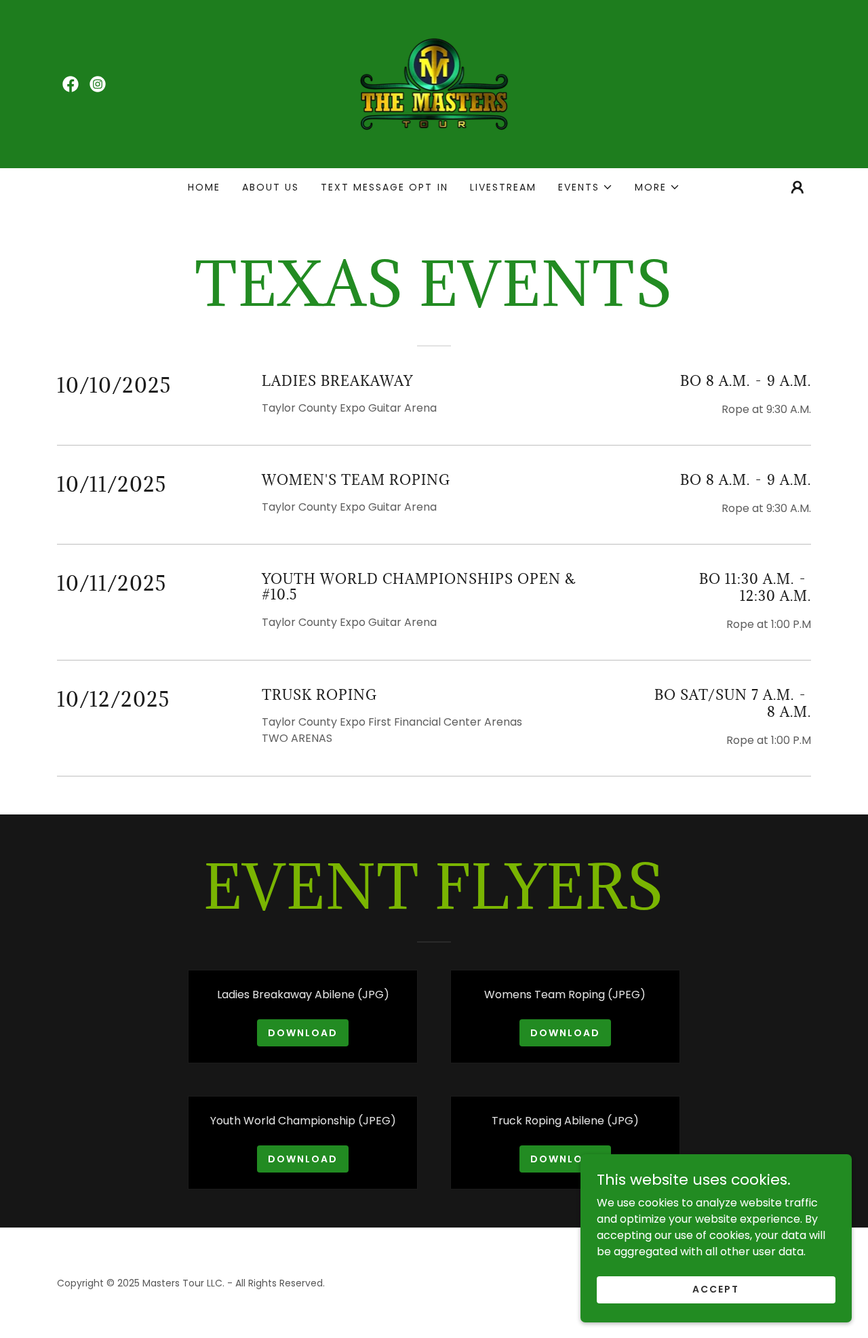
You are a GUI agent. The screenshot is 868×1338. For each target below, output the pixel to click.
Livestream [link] (503, 187)
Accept (715, 1289)
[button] (585, 187)
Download (303, 1033)
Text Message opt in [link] (384, 187)
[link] (70, 84)
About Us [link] (270, 187)
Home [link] (204, 187)
